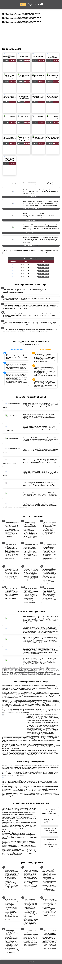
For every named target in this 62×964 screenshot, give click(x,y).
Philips (16, 670)
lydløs (23, 668)
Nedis (56, 669)
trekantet (53, 668)
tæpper (48, 674)
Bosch (4, 669)
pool (45, 674)
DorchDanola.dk (16, 183)
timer (28, 673)
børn (40, 673)
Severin (30, 670)
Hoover (27, 669)
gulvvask (40, 672)
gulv (55, 673)
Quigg (20, 670)
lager (36, 674)
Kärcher (36, 669)
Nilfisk (4, 670)
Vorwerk (44, 670)
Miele (49, 669)
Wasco (48, 670)
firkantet (11, 668)
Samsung (42, 668)
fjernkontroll (31, 672)
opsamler (14, 673)
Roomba (24, 670)
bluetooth (17, 672)
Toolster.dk (26, 183)
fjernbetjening (24, 672)
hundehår (14, 674)
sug (26, 673)
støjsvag (48, 668)
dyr (43, 673)
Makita (40, 669)
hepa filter (45, 672)
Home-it (22, 669)
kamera (51, 672)
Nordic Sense (10, 670)
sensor (22, 673)
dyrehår (47, 673)
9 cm (5, 672)
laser (10, 673)
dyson (12, 669)
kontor (33, 674)
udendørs (53, 674)
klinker (29, 674)
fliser (37, 673)
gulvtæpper (5, 674)
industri (16, 668)
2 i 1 (56, 670)
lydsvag (27, 668)
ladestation (5, 673)
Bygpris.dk (35, 4)
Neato (52, 669)
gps (36, 672)
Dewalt (8, 669)
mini (31, 668)
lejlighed (40, 674)
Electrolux (17, 669)
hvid (8, 672)
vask (32, 673)
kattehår (24, 674)
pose (18, 673)
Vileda (39, 670)
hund (10, 674)
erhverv (51, 673)
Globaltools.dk (32, 182)
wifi (35, 673)
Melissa (45, 669)
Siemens (34, 670)
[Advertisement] (31, 35)
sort (11, 672)
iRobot (31, 669)
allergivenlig (5, 668)
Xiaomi (53, 670)
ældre (58, 674)
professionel (36, 668)
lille (20, 668)
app (13, 672)
